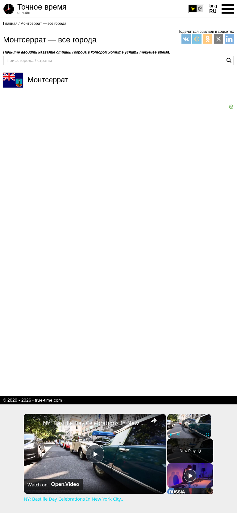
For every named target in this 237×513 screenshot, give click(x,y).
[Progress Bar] (189, 430)
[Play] (171, 434)
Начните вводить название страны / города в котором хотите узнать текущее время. (86, 52)
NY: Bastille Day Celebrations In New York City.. (94, 423)
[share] (153, 420)
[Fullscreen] (207, 434)
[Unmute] (178, 434)
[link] (33, 423)
